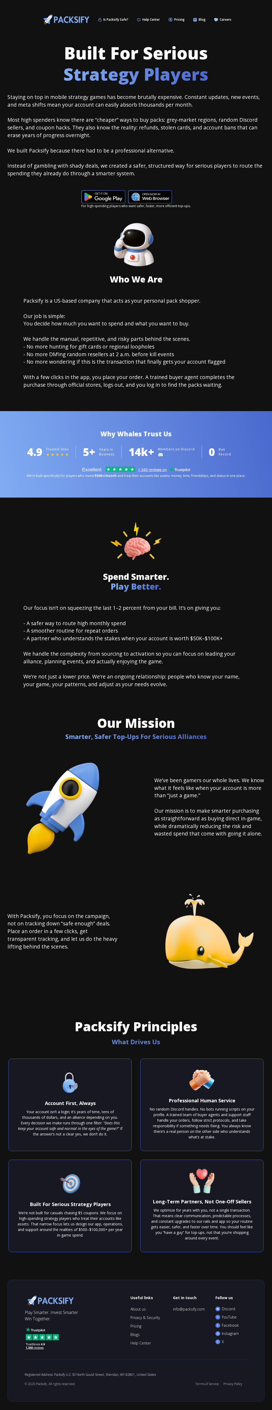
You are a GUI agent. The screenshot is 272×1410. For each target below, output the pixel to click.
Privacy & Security (145, 1317)
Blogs (135, 1334)
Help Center (140, 1343)
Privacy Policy (232, 1384)
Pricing (135, 1326)
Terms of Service (207, 1384)
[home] (65, 19)
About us (138, 1309)
